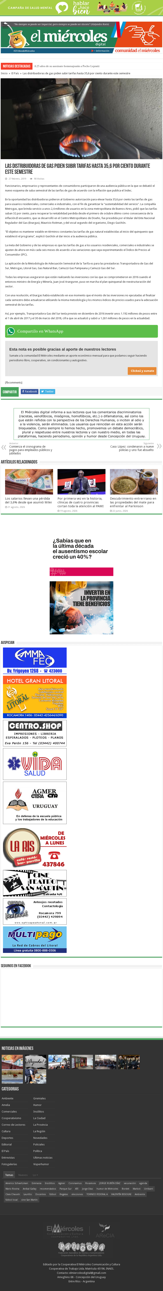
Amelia (6, 1105)
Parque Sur (66, 1188)
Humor (37, 1105)
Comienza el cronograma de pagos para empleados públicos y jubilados (30, 448)
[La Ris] (35, 846)
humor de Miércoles (107, 1188)
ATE (77, 1188)
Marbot (137, 1188)
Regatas (64, 1194)
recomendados (48, 1188)
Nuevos (23, 1175)
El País (15, 73)
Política (37, 1151)
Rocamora (90, 1183)
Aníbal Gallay (29, 1188)
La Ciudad (39, 1118)
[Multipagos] (35, 939)
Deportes (7, 1137)
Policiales (39, 1144)
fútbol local (12, 1199)
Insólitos (38, 1111)
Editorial (7, 1144)
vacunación (130, 1183)
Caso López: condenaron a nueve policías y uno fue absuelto (132, 447)
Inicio (4, 73)
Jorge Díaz (87, 1188)
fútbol (52, 1194)
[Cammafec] (35, 660)
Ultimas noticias (42, 1157)
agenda (143, 1183)
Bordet (125, 1188)
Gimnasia (36, 1183)
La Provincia (40, 1124)
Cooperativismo (11, 1118)
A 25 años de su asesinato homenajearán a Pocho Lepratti (67, 66)
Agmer (61, 1183)
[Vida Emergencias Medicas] (35, 764)
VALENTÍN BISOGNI (121, 1194)
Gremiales (39, 1098)
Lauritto (28, 1194)
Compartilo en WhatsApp (40, 331)
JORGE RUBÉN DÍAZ (109, 1183)
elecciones (77, 1194)
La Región (39, 1131)
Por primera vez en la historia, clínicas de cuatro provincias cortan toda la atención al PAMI (81, 502)
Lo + (35, 1175)
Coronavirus (75, 1183)
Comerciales (9, 1111)
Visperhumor (41, 1164)
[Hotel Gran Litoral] (35, 696)
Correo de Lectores (13, 1124)
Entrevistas (8, 1157)
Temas (9, 1175)
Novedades (40, 1137)
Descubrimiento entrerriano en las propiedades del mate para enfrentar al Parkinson (133, 502)
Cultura (6, 1131)
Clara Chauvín (13, 1194)
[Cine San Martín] (35, 883)
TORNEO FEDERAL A (97, 1194)
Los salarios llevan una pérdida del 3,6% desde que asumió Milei (28, 500)
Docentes (40, 1194)
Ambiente (7, 1098)
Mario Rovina (12, 1188)
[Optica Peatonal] (35, 911)
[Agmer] (35, 802)
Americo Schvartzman (17, 1183)
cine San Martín (29, 1199)
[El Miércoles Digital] (81, 37)
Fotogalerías (9, 1164)
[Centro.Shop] (35, 733)
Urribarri (148, 1188)
